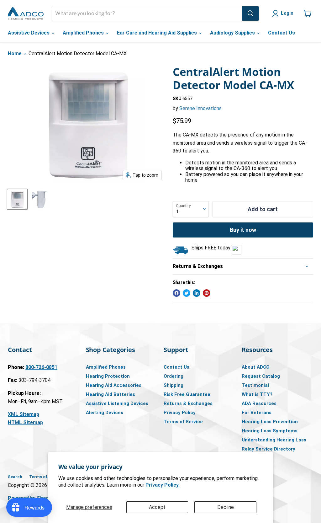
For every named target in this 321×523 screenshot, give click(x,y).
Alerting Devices (104, 412)
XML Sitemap (23, 414)
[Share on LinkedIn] (196, 293)
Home (15, 53)
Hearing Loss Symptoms (269, 431)
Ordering (173, 376)
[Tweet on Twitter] (186, 293)
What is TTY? (257, 394)
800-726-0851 (41, 367)
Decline (225, 507)
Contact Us (281, 33)
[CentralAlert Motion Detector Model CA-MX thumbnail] (17, 199)
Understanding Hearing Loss (274, 440)
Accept (157, 507)
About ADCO (256, 367)
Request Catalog (261, 376)
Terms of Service (183, 421)
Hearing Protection (108, 376)
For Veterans (256, 412)
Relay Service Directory (268, 449)
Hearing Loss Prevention (270, 421)
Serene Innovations (200, 108)
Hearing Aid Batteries (110, 394)
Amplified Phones (84, 33)
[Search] (250, 13)
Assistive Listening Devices (117, 403)
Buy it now (243, 230)
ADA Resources (259, 403)
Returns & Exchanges (188, 403)
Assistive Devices (29, 33)
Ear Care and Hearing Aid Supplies (157, 33)
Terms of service (46, 476)
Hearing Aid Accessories (113, 385)
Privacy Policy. (162, 485)
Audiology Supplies (233, 33)
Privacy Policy (180, 412)
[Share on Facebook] (176, 293)
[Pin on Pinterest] (206, 293)
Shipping (173, 385)
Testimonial (255, 385)
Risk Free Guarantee (187, 394)
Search (15, 476)
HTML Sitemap (25, 422)
